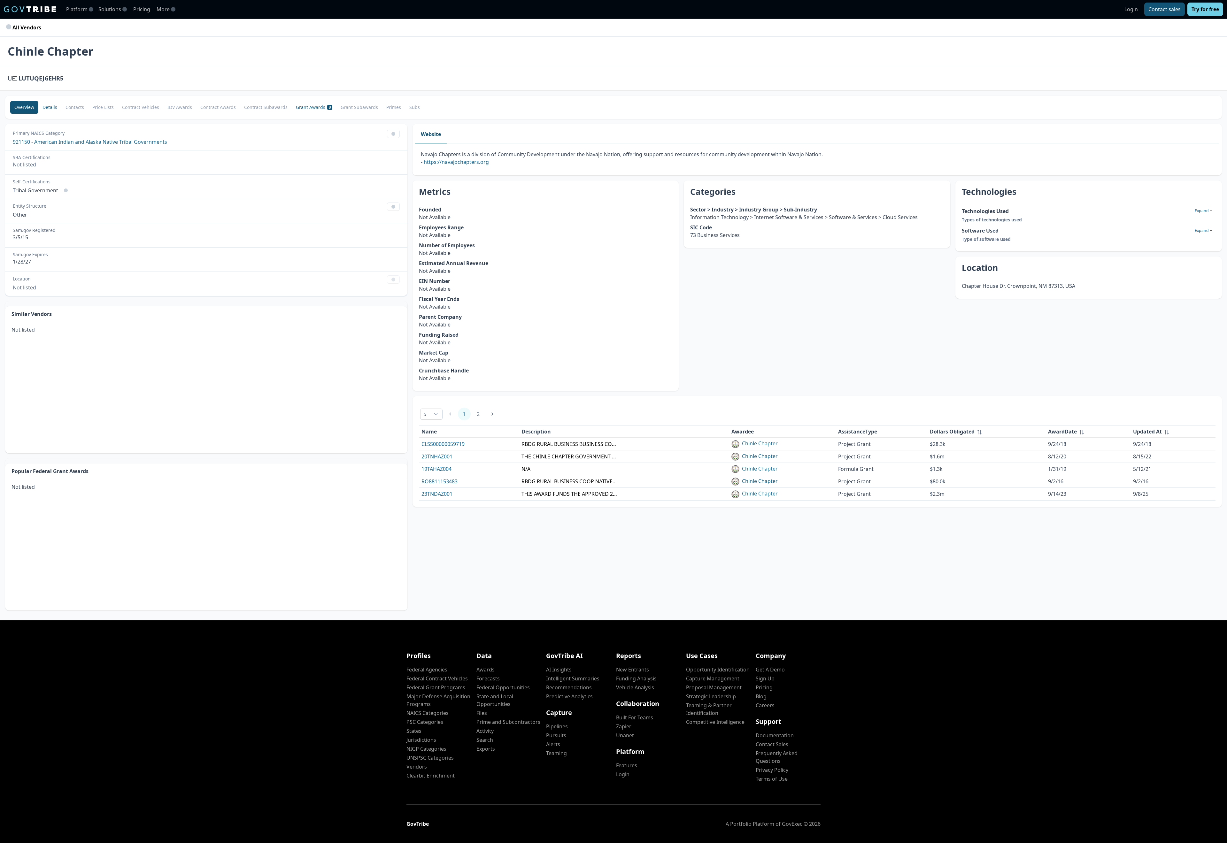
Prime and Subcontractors (508, 721)
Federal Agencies (426, 669)
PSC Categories (424, 721)
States (413, 730)
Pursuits (556, 735)
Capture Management (712, 678)
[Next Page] (492, 414)
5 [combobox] (425, 414)
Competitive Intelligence (715, 721)
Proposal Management (714, 687)
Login (1131, 9)
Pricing (141, 9)
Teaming (556, 753)
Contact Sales (772, 744)
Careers (765, 705)
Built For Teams (634, 717)
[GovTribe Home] (30, 9)
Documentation (775, 735)
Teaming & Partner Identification (709, 709)
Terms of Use (772, 778)
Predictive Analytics (569, 696)
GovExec (792, 823)
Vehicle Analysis (635, 687)
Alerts (553, 744)
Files (481, 713)
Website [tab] (431, 134)
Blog (761, 696)
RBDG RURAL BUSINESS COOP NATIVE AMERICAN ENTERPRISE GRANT (569, 481)
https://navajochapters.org (456, 161)
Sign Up (765, 678)
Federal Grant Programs (435, 687)
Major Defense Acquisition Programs (438, 700)
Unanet (625, 735)
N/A (525, 468)
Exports (485, 748)
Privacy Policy (772, 769)
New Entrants (632, 669)
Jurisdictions (421, 739)
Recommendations (569, 687)
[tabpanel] (817, 159)
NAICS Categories (427, 713)
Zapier (623, 726)
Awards (485, 669)
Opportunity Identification (718, 669)
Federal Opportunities (503, 687)
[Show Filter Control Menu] (393, 134)
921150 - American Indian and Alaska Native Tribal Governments (90, 141)
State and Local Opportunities (494, 700)
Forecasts (488, 678)
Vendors (416, 766)
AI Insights (559, 669)
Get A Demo (770, 669)
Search (484, 739)
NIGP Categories (426, 748)
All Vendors (26, 27)
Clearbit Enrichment (430, 775)
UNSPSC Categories (430, 757)
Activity (485, 730)
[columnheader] (986, 432)
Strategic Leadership (711, 696)
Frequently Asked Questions (777, 757)
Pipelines (557, 726)
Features (626, 765)
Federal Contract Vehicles (437, 678)
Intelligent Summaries (572, 678)
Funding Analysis (636, 678)
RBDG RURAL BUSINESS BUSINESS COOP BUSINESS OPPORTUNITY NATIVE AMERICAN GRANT (569, 444)
